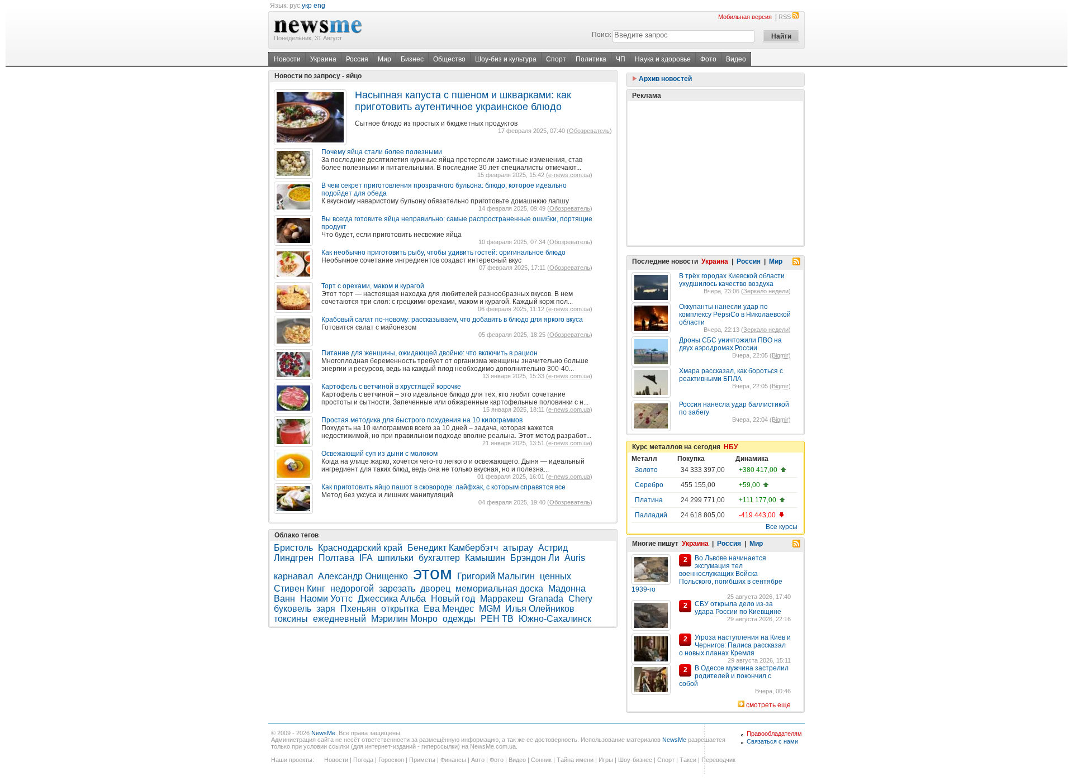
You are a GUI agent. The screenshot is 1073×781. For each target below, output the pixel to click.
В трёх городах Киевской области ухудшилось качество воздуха (732, 280)
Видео (736, 59)
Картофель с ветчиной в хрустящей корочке (391, 386)
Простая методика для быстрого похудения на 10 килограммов (422, 420)
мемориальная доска (499, 588)
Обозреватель (589, 130)
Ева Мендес (449, 608)
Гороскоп (391, 759)
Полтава (336, 558)
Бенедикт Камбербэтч (452, 548)
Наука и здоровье (663, 59)
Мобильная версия (745, 16)
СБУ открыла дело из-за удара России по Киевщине (738, 608)
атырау (518, 548)
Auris (574, 558)
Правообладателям (774, 733)
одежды (459, 618)
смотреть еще (768, 705)
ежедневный (339, 618)
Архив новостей (664, 79)
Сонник (541, 759)
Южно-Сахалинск (555, 618)
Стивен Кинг (299, 588)
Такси (688, 759)
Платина (649, 500)
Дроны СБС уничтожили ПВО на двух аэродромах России (730, 344)
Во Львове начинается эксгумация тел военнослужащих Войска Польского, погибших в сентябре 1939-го (707, 573)
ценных (555, 576)
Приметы (422, 759)
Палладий (651, 515)
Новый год (453, 598)
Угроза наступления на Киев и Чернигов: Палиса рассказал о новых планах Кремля (735, 645)
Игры (606, 759)
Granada (546, 598)
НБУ (731, 447)
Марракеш (502, 598)
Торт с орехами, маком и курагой (372, 286)
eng (319, 5)
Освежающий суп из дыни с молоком (379, 454)
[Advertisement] (715, 173)
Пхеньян (358, 608)
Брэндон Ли (534, 558)
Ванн (284, 598)
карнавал (293, 576)
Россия (357, 59)
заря (325, 608)
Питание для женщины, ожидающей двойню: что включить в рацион (429, 353)
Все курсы (781, 527)
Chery (580, 598)
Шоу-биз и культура (505, 59)
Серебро (649, 485)
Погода (363, 759)
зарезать (397, 588)
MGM (489, 608)
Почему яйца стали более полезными (381, 152)
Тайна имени (575, 759)
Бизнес (412, 59)
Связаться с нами (772, 741)
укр (307, 5)
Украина (323, 59)
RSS (784, 16)
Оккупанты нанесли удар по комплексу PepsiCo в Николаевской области (735, 314)
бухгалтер (439, 558)
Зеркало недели (766, 291)
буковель (292, 608)
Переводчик (718, 759)
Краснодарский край (360, 548)
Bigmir (780, 355)
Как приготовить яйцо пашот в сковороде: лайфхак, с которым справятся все (443, 487)
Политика (591, 59)
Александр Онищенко (363, 576)
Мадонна (567, 588)
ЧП (620, 59)
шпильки (396, 558)
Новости (287, 59)
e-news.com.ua (569, 175)
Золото (646, 470)
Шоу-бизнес (635, 759)
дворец (435, 588)
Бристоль (293, 548)
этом (432, 573)
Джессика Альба (392, 598)
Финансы (453, 759)
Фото (708, 59)
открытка (400, 608)
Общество (449, 59)
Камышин (485, 558)
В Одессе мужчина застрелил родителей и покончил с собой (734, 676)
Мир (384, 59)
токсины (291, 618)
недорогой (352, 588)
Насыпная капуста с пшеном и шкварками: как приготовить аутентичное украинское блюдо (463, 100)
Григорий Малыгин (496, 576)
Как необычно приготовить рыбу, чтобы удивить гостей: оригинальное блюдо (443, 252)
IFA (366, 558)
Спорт (556, 59)
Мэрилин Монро (404, 618)
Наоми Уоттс (326, 598)
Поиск (601, 35)
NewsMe (323, 733)
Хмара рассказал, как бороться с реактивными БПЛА (731, 375)
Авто (478, 759)
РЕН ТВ (497, 618)
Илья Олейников (540, 608)
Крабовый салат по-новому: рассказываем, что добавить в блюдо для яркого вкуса (452, 319)
